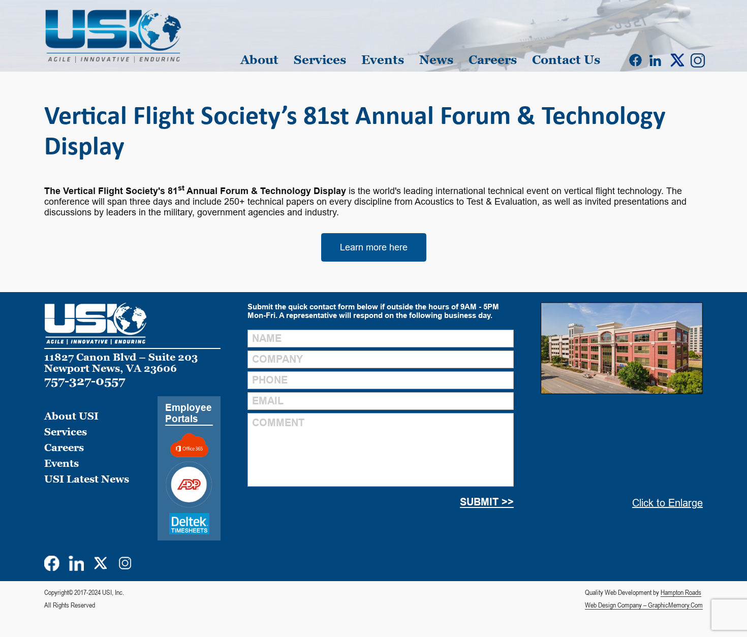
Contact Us (566, 60)
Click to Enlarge (667, 502)
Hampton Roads (681, 592)
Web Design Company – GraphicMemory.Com (644, 605)
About (259, 60)
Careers (493, 60)
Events (382, 60)
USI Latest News (86, 479)
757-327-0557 (84, 381)
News (436, 60)
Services (320, 60)
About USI (71, 416)
